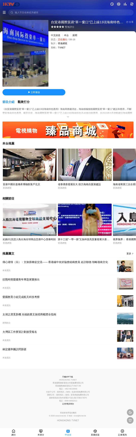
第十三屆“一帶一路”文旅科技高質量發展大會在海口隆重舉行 (91, 239)
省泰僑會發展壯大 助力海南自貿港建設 (79, 184)
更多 (130, 253)
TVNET (62, 47)
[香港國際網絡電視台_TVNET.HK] (11, 4)
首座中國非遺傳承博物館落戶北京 (21, 184)
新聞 (74, 35)
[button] (10, 102)
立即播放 (34, 92)
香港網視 (62, 43)
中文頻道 (55, 35)
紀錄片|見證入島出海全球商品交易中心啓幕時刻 (29, 239)
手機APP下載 (67, 377)
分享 (130, 22)
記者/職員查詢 (68, 404)
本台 (66, 35)
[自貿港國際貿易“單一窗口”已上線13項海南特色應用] (25, 53)
